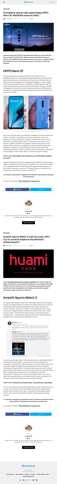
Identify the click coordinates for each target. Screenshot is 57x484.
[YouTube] (23, 480)
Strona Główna (10, 474)
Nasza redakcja (19, 474)
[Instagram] (27, 480)
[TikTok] (20, 480)
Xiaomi (37, 82)
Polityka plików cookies (43, 474)
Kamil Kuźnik (28, 211)
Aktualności (6, 8)
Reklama (27, 474)
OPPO (49, 82)
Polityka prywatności (28, 476)
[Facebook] (36, 480)
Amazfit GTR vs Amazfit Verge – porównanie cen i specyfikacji (32, 382)
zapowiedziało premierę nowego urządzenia (22, 282)
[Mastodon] (33, 480)
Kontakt (33, 474)
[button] (4, 2)
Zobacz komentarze (28, 222)
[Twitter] (30, 480)
